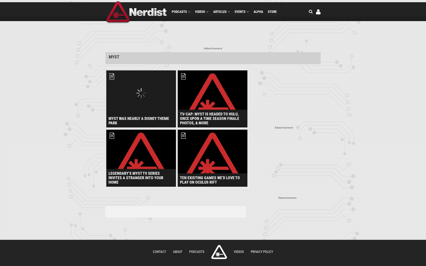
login (318, 11)
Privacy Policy (262, 252)
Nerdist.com (219, 252)
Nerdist (136, 12)
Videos (200, 12)
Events (240, 12)
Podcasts (179, 12)
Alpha (258, 12)
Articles (220, 12)
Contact (159, 252)
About (177, 252)
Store (272, 12)
